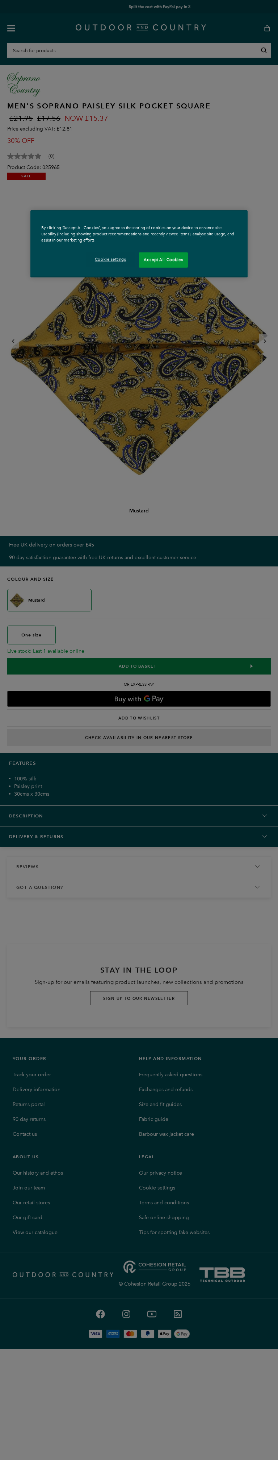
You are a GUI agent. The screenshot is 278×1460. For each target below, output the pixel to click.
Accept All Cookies (163, 259)
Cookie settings (110, 259)
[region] (139, 243)
